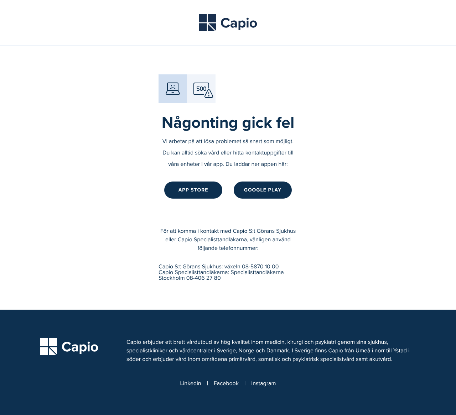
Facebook (226, 384)
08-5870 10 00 (260, 267)
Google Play (262, 190)
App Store (193, 190)
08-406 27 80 (203, 278)
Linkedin (190, 384)
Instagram (263, 384)
